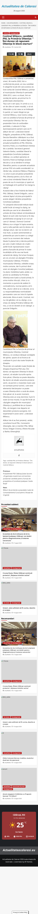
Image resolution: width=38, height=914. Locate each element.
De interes (7, 603)
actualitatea (7, 47)
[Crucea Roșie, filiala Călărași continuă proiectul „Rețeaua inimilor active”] (19, 559)
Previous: (18, 477)
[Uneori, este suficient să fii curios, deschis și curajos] (19, 593)
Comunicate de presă (18, 786)
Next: (18, 491)
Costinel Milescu (8, 465)
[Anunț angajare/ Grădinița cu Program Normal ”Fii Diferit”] (19, 780)
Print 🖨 (11, 54)
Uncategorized (14, 33)
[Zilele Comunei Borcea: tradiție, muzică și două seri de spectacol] (19, 744)
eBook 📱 (30, 54)
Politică (6, 33)
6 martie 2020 (17, 47)
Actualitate (7, 529)
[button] (2, 17)
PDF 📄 (20, 54)
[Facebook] (19, 456)
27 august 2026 (17, 543)
